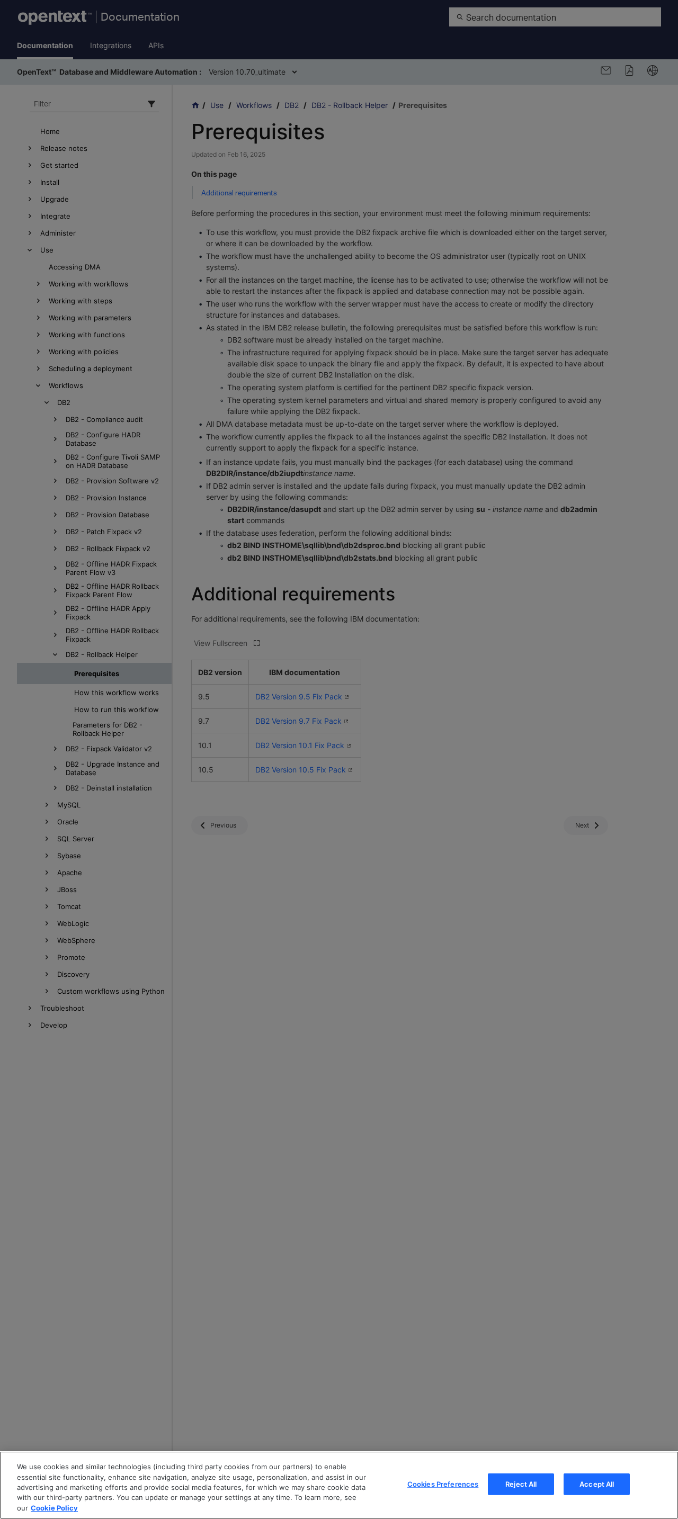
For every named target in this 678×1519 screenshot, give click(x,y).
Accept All (596, 1484)
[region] (339, 1485)
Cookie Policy (54, 1508)
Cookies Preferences (442, 1484)
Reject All (521, 1484)
